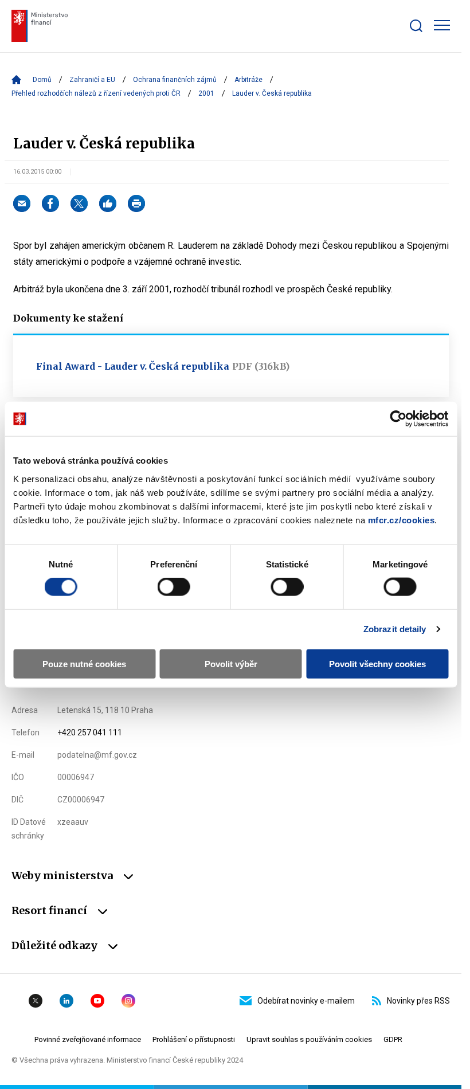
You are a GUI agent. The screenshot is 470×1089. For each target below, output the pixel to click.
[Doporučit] (107, 203)
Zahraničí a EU (92, 80)
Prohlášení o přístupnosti (193, 1039)
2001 (206, 93)
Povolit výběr (231, 663)
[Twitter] (79, 203)
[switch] (174, 587)
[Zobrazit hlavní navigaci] (442, 25)
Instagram (128, 1001)
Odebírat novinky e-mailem (306, 1000)
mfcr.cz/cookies (401, 519)
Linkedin (66, 1001)
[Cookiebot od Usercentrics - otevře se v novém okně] (398, 419)
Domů (42, 80)
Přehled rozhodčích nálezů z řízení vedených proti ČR (96, 93)
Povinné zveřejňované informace (87, 1039)
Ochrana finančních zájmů (175, 80)
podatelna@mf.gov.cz (97, 754)
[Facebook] (50, 203)
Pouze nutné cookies (84, 663)
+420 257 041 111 (89, 732)
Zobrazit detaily (394, 629)
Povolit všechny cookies (377, 663)
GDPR (392, 1039)
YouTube (97, 1001)
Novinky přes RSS (418, 1000)
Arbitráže (248, 80)
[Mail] (21, 203)
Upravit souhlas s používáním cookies (309, 1039)
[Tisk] (136, 203)
